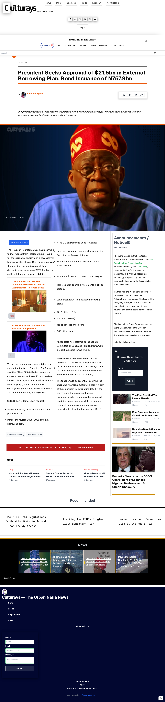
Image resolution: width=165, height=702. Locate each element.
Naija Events (14, 614)
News (48, 3)
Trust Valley (141, 266)
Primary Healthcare (99, 45)
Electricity (83, 45)
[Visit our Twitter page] (80, 19)
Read (12, 316)
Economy (96, 3)
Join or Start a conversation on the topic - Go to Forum (56, 447)
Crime (113, 45)
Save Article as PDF (19, 242)
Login (82, 27)
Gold (59, 45)
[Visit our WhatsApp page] (75, 19)
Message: (9, 655)
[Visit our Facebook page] (70, 19)
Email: (120, 368)
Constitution (70, 45)
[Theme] (160, 698)
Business (71, 3)
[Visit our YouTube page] (94, 19)
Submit (130, 381)
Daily (58, 3)
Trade (84, 3)
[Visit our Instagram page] (89, 19)
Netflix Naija (113, 3)
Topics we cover (88, 695)
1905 (121, 45)
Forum (11, 608)
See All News (9, 578)
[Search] (146, 41)
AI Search (45, 45)
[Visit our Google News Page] (84, 19)
